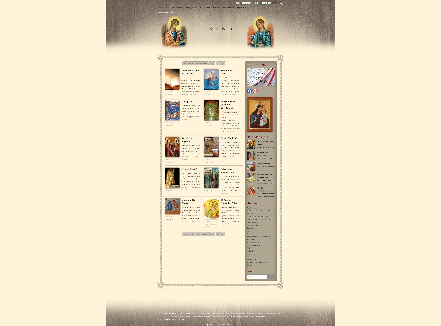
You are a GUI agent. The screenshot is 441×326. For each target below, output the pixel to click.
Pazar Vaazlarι (252, 257)
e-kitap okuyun (252, 222)
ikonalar (250, 228)
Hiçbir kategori (252, 225)
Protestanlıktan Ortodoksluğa (257, 262)
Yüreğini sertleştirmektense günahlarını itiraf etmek (266, 191)
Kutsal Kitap (169, 94)
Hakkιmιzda (176, 7)
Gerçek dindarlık (263, 163)
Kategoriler (191, 7)
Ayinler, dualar (252, 208)
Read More (193, 94)
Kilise (249, 231)
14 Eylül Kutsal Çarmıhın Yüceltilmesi (228, 104)
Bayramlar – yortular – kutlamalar (259, 219)
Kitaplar (250, 234)
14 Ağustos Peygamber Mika (229, 201)
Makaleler (250, 251)
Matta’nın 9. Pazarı (227, 72)
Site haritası (228, 7)
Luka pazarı (187, 101)
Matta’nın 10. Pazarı (188, 201)
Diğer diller (204, 7)
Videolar (250, 265)
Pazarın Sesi (208, 94)
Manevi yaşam (169, 162)
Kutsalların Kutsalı (253, 245)
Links (249, 248)
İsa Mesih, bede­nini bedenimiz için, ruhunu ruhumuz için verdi (266, 177)
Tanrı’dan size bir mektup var (190, 72)
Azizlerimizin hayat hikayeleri (257, 216)
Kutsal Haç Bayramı (187, 139)
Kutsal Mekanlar (253, 242)
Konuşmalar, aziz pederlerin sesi (258, 236)
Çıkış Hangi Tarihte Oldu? (228, 170)
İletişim (216, 7)
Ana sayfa (162, 7)
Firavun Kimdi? (189, 169)
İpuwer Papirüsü (229, 138)
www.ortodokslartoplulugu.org (196, 313)
